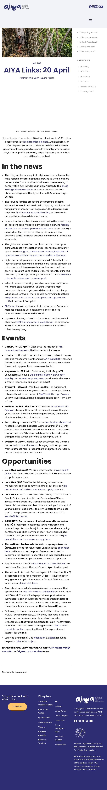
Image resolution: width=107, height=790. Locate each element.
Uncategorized (87, 91)
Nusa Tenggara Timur (59, 728)
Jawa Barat (60, 711)
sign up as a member (30, 651)
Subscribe (17, 706)
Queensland (44, 717)
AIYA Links (37, 63)
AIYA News (85, 76)
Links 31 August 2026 (88, 33)
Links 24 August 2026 (88, 37)
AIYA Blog (85, 66)
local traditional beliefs (35, 141)
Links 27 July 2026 (87, 47)
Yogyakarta (60, 744)
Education (85, 81)
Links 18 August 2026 (88, 42)
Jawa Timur (60, 720)
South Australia (45, 722)
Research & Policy (88, 86)
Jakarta (58, 706)
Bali (56, 701)
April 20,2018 (48, 78)
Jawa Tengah (61, 715)
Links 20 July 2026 (87, 51)
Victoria (41, 727)
